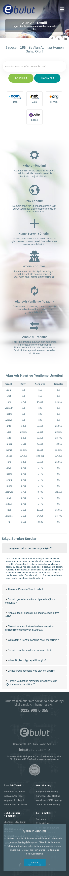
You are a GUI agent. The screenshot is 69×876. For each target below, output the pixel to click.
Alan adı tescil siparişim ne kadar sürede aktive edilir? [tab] (32, 614)
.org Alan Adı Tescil (14, 800)
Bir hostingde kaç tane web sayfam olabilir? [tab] (31, 670)
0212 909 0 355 (34, 710)
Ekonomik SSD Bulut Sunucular (14, 823)
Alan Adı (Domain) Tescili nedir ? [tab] (25, 589)
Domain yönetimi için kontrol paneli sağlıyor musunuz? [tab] (30, 601)
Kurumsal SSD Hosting (48, 796)
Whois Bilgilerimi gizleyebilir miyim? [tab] (27, 660)
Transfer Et (47, 78)
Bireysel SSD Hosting (47, 791)
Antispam (41, 819)
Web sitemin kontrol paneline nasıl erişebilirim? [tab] (33, 639)
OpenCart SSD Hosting (48, 804)
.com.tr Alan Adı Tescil (15, 804)
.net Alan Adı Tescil (13, 796)
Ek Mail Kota (42, 823)
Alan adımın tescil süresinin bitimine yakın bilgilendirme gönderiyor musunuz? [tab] (29, 628)
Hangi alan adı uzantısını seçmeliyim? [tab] (30, 548)
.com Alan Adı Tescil (14, 791)
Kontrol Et (21, 78)
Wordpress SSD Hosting (49, 800)
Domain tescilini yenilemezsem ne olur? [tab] (29, 650)
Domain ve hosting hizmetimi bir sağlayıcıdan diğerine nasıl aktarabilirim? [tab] (31, 682)
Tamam (35, 862)
